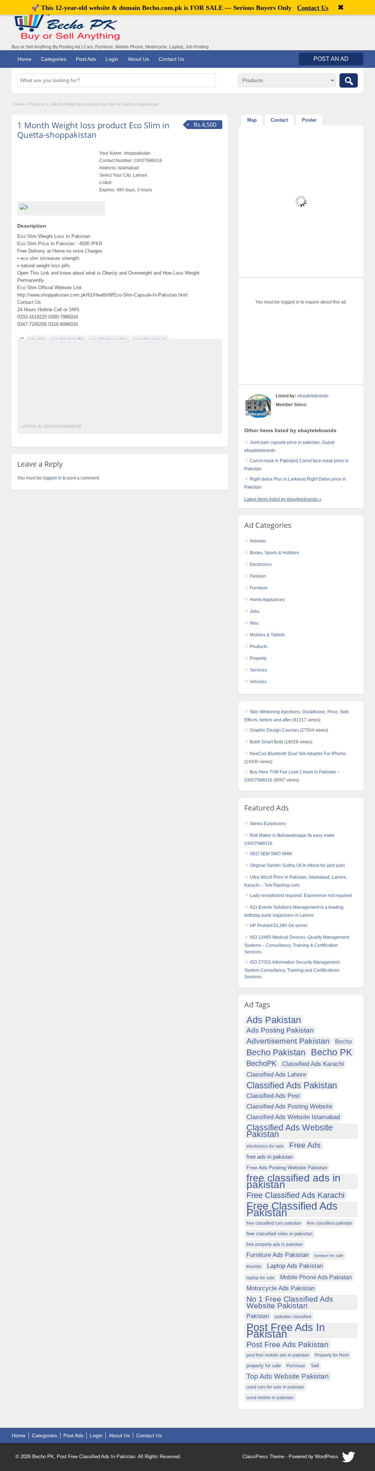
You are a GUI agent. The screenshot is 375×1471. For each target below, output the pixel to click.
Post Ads (86, 59)
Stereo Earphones (268, 823)
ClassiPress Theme (263, 1456)
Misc (254, 623)
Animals (258, 541)
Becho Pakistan (275, 1052)
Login (111, 59)
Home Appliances (267, 599)
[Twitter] (349, 1459)
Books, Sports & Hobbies (274, 552)
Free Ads (305, 1145)
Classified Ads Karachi (313, 1063)
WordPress (326, 1456)
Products (37, 104)
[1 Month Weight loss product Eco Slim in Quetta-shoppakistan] (61, 207)
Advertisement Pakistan (288, 1041)
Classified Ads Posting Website (289, 1106)
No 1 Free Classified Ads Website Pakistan (289, 1302)
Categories (53, 59)
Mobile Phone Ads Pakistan (316, 1277)
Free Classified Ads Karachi (295, 1195)
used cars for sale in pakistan (275, 1387)
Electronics (261, 564)
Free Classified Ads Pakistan (292, 1209)
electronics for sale (265, 1146)
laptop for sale (260, 1277)
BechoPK (261, 1063)
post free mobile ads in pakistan (277, 1355)
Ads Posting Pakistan (280, 1030)
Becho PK (331, 1052)
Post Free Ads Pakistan (287, 1344)
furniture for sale (328, 1255)
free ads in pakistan (269, 1157)
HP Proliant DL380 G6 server (279, 925)
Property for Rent (332, 1355)
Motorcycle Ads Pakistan (280, 1288)
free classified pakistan (329, 1223)
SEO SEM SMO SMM (271, 853)
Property (258, 658)
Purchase (295, 1365)
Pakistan (257, 1316)
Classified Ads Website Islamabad (293, 1117)
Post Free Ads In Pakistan (285, 1330)
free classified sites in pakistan (279, 1233)
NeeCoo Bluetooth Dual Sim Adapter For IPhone (298, 753)
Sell (315, 1365)
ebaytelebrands (312, 395)
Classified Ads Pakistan (291, 1085)
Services (258, 670)
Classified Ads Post (273, 1095)
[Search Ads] (348, 80)
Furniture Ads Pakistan (277, 1254)
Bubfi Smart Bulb (266, 741)
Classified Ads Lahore (276, 1074)
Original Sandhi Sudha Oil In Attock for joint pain (297, 865)
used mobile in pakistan (270, 1397)
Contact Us (171, 59)
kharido (253, 1266)
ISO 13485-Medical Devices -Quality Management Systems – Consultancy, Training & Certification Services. (296, 945)
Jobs (254, 611)
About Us (138, 59)
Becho (343, 1041)
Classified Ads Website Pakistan (289, 1131)
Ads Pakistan (273, 1019)
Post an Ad (331, 59)
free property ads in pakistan (274, 1244)
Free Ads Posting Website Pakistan (286, 1167)
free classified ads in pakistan (293, 1181)
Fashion (258, 576)
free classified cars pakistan (273, 1223)
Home (24, 59)
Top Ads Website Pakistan (287, 1376)
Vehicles (258, 681)
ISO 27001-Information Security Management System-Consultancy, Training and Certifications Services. (291, 969)
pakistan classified (293, 1316)
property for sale (263, 1365)
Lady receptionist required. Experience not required (301, 895)
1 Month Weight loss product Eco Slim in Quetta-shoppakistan (93, 129)
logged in (52, 478)
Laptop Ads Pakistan (295, 1265)
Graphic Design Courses (274, 730)
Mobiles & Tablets (267, 634)
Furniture (259, 588)
